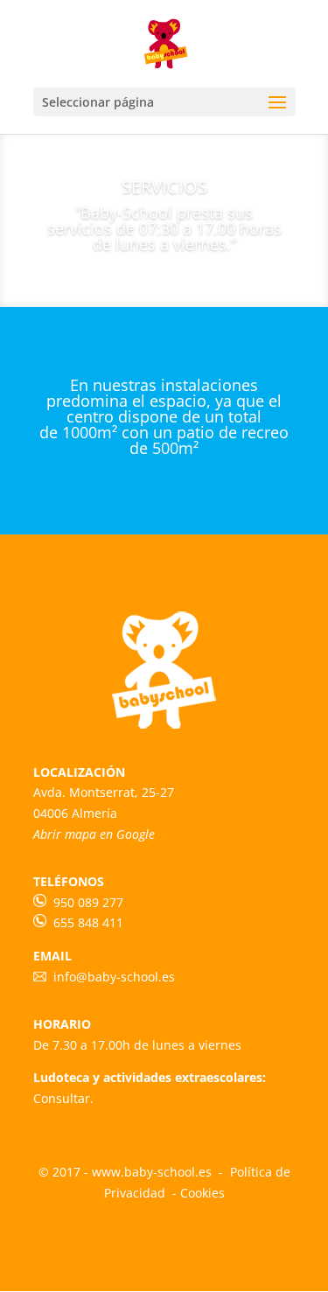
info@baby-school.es (110, 976)
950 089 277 (88, 902)
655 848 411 (86, 922)
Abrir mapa (64, 834)
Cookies (202, 1192)
